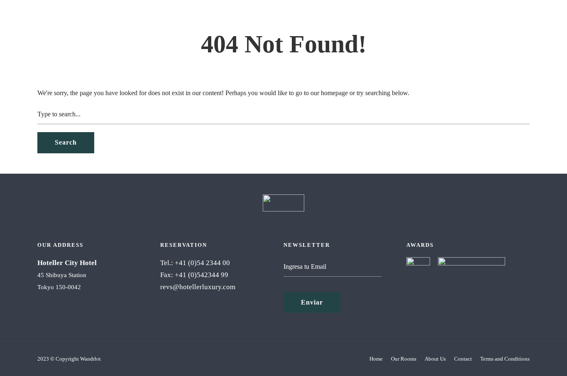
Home (376, 359)
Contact (463, 359)
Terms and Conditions (505, 359)
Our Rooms (403, 359)
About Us (435, 359)
